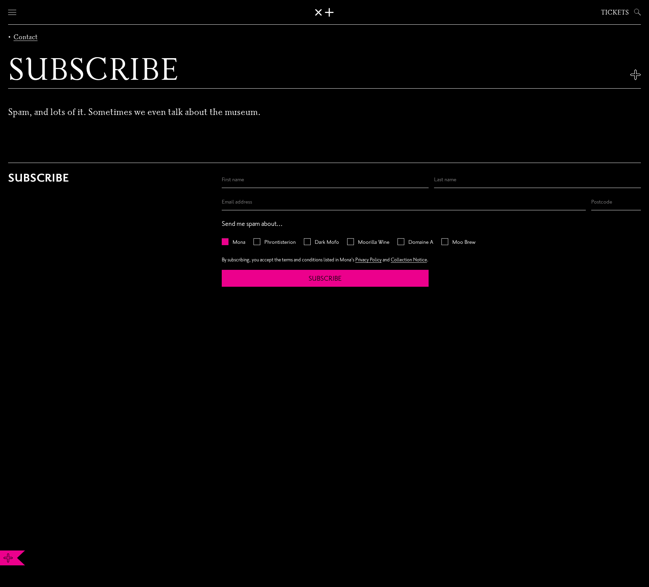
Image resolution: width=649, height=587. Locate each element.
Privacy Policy (368, 260)
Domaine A (420, 241)
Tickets (615, 12)
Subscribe (325, 278)
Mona (239, 241)
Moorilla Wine (373, 241)
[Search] (636, 12)
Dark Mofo (327, 241)
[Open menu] (12, 12)
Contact (26, 37)
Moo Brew (464, 241)
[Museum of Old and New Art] (324, 12)
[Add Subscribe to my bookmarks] (635, 74)
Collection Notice (409, 260)
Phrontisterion (280, 241)
